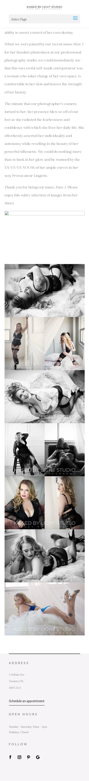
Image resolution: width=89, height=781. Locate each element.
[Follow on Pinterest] (28, 757)
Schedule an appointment (26, 701)
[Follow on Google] (37, 757)
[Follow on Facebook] (10, 757)
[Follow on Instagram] (19, 757)
